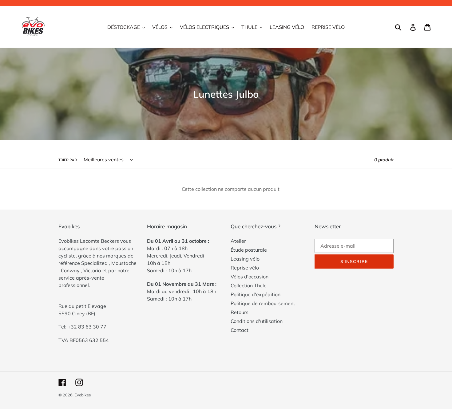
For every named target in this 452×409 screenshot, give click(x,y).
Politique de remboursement (263, 303)
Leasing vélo (245, 259)
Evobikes (82, 394)
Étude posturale (249, 250)
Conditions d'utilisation (257, 321)
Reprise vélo (245, 268)
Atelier (238, 241)
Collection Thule (249, 285)
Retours (239, 312)
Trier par (67, 160)
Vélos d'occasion (249, 276)
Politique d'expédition (255, 294)
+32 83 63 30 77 (87, 327)
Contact (239, 330)
